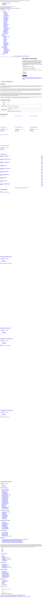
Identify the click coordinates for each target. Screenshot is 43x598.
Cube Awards (5, 17)
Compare (24, 73)
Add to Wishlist (24, 72)
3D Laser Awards (6, 51)
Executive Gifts (6, 42)
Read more (2, 129)
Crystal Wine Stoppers (5, 577)
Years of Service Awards (7, 28)
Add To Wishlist (2, 131)
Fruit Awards (5, 21)
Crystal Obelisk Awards (5, 563)
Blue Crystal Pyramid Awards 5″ (5, 145)
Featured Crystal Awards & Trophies (7, 596)
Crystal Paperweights (5, 576)
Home (1, 56)
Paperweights (5, 38)
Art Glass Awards (4, 34)
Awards (34, 77)
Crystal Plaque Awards (17, 56)
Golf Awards (5, 22)
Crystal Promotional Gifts (5, 589)
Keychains (5, 39)
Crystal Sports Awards (5, 587)
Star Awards (5, 27)
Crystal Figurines (6, 15)
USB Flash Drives (6, 43)
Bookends (5, 37)
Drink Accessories (6, 44)
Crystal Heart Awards (5, 561)
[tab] (3, 81)
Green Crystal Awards (7, 50)
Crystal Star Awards (4, 564)
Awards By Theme (4, 47)
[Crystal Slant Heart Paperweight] (21, 477)
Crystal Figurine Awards (5, 558)
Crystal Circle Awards (5, 556)
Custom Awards (6, 52)
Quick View (2, 130)
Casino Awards (6, 14)
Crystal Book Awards (5, 554)
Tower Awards (6, 26)
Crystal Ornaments (4, 575)
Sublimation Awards (6, 30)
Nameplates (5, 45)
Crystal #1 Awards (4, 553)
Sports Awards (6, 29)
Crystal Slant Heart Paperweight (6, 542)
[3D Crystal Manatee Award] (36, 121)
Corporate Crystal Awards (6, 56)
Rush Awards (5, 53)
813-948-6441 (4, 3)
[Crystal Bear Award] (6, 121)
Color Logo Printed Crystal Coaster (6, 470)
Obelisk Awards (6, 25)
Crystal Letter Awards (5, 562)
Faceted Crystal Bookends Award (6, 256)
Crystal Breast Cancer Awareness (6, 555)
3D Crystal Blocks (6, 18)
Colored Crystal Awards (5, 593)
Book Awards (5, 16)
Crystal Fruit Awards (5, 560)
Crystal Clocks (4, 574)
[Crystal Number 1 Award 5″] (21, 121)
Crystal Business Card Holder (6, 572)
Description (3, 81)
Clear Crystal (5, 48)
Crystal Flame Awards (5, 559)
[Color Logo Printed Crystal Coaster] (21, 406)
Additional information (9, 81)
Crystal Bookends (4, 573)
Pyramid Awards (6, 19)
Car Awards (5, 13)
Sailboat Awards (6, 31)
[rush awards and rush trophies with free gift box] (21, 187)
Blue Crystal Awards (6, 49)
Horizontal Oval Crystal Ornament (6, 399)
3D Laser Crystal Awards (5, 550)
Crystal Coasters (4, 578)
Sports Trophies (6, 33)
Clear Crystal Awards (38, 77)
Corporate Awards (4, 46)
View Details (6, 129)
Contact (3, 54)
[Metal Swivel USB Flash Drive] (21, 263)
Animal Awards (6, 12)
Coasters (5, 41)
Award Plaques (30, 77)
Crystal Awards (4, 11)
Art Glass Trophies (6, 32)
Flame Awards (6, 20)
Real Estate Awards (6, 24)
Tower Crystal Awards (5, 568)
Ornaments (5, 40)
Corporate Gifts (4, 35)
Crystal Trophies (4, 583)
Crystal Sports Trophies (5, 588)
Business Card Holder (7, 36)
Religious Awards (4, 565)
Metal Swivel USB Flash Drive (5, 328)
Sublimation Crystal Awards (5, 567)
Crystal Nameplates (4, 579)
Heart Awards (5, 23)
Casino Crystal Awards (5, 552)
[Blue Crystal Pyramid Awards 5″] (6, 139)
